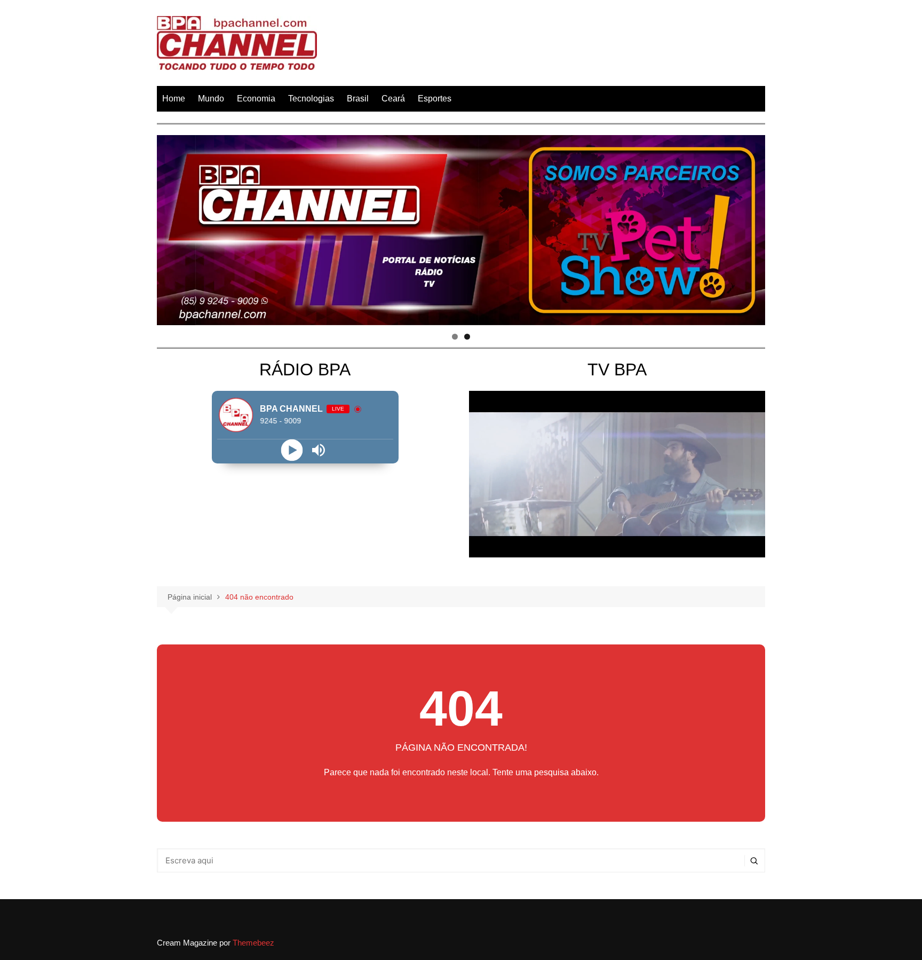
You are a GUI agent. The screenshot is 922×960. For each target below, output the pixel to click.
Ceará (393, 98)
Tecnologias (311, 98)
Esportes (434, 98)
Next (752, 227)
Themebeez (253, 942)
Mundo (211, 98)
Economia (256, 98)
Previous (170, 227)
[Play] (291, 449)
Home (173, 98)
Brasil (358, 98)
